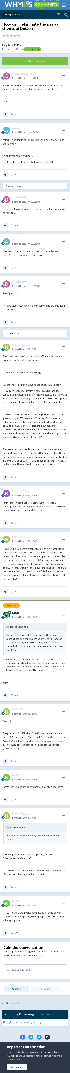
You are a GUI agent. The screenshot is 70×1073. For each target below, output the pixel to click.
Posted (25, 78)
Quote (14, 113)
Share (17, 988)
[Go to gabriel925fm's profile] (6, 76)
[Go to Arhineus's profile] (6, 241)
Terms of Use (50, 1052)
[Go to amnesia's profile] (6, 130)
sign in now (9, 954)
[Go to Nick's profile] (6, 777)
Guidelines (12, 1055)
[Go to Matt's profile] (6, 615)
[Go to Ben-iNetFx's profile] (6, 493)
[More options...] (63, 76)
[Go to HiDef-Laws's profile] (6, 347)
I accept (18, 1067)
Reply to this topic (35, 60)
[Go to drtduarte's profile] (6, 199)
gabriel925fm (13, 45)
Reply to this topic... (20, 969)
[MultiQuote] (5, 114)
